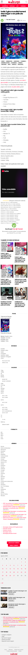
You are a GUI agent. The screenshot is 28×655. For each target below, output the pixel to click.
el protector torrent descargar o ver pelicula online (16, 604)
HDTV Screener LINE (7, 411)
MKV (2, 434)
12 (10, 569)
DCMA (20, 651)
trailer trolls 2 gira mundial (10, 210)
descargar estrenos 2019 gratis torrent (12, 527)
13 (14, 569)
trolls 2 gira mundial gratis (10, 215)
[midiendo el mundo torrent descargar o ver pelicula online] (21, 295)
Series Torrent (14, 545)
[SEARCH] (26, 2)
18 (6, 572)
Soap (2, 487)
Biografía (3, 454)
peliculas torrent (7, 528)
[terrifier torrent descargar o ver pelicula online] (4, 599)
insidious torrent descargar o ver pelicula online (6, 303)
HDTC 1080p (5, 397)
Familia (9, 248)
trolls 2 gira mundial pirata (10, 218)
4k (1, 373)
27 (14, 575)
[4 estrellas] (7, 200)
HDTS (2, 400)
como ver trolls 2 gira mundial (11, 204)
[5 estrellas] (8, 200)
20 (14, 572)
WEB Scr (3, 422)
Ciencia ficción (4, 456)
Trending (23, 6)
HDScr (2, 391)
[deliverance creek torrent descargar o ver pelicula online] (21, 272)
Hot (17, 6)
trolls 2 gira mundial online (10, 217)
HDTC (2, 393)
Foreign (3, 470)
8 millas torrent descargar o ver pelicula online (14, 511)
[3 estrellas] (5, 200)
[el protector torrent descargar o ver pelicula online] (4, 605)
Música (9, 249)
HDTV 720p (4, 407)
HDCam (3, 388)
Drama (17, 275)
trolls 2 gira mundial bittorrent (11, 213)
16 (25, 569)
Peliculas (3, 251)
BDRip (2, 375)
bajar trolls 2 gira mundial (10, 202)
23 (25, 572)
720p (16, 247)
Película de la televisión (7, 481)
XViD (2, 438)
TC (1, 415)
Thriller (2, 492)
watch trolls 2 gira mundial (10, 223)
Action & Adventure (5, 448)
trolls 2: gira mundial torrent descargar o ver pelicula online (6, 256)
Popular (12, 6)
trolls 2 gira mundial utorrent (11, 220)
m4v (2, 437)
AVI (9, 243)
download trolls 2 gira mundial (11, 207)
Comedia (3, 248)
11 (6, 569)
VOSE (2, 358)
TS (1, 417)
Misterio (3, 476)
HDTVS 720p (5, 412)
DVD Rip (3, 385)
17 (2, 572)
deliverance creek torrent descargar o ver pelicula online (21, 281)
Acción (2, 446)
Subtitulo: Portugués (6, 356)
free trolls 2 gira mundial (9, 209)
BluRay (2, 376)
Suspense (3, 299)
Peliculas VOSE (6, 361)
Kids (2, 475)
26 (10, 575)
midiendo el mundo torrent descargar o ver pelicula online (20, 304)
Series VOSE (5, 362)
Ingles (2, 352)
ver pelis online (15, 87)
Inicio (6, 649)
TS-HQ (3, 419)
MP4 (23, 253)
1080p (2, 372)
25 (6, 575)
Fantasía (3, 249)
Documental (4, 460)
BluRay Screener (6, 381)
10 (2, 569)
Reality (2, 483)
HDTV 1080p (5, 409)
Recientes (5, 6)
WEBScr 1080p (5, 424)
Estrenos (4, 296)
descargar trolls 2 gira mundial (11, 205)
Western (3, 495)
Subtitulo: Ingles (5, 355)
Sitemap (11, 649)
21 (17, 572)
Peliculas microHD (20, 299)
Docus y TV (3, 462)
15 (21, 569)
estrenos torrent (7, 530)
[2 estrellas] (4, 200)
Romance (3, 484)
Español (3, 348)
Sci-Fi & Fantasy (5, 486)
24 (2, 575)
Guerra (2, 472)
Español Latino (4, 350)
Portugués (3, 353)
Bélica (2, 453)
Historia (3, 473)
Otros (17, 277)
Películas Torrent (14, 542)
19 (10, 572)
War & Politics (4, 494)
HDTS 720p (4, 402)
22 (21, 572)
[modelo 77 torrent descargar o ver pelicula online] (4, 592)
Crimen (2, 459)
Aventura (4, 243)
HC (1, 386)
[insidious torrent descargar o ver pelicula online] (7, 295)
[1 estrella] (3, 200)
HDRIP (21, 275)
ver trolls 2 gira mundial (9, 221)
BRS (9, 271)
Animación (4, 242)
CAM (2, 383)
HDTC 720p (4, 395)
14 (17, 569)
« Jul (2, 583)
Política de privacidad (12, 651)
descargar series (7, 531)
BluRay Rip (4, 245)
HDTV (2, 405)
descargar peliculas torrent (9, 533)
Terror (10, 299)
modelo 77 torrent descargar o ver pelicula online (17, 591)
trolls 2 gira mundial (8, 212)
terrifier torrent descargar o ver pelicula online (16, 598)
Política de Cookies (18, 649)
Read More (11, 594)
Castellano (4, 246)
